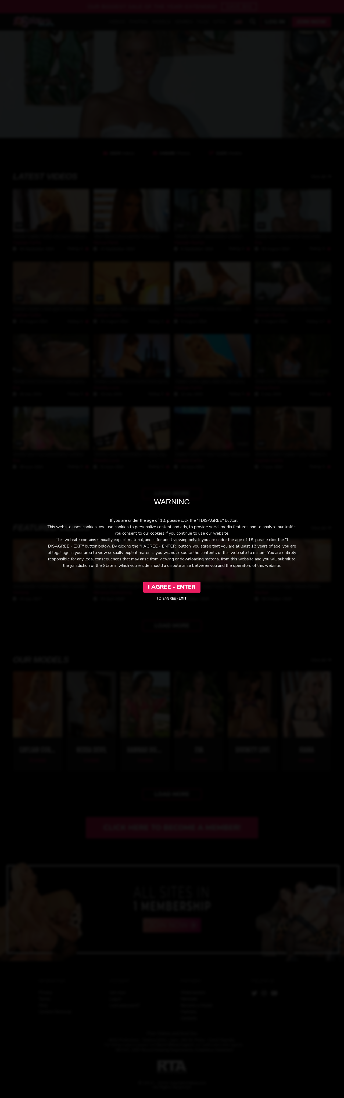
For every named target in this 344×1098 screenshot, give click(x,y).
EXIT (183, 598)
